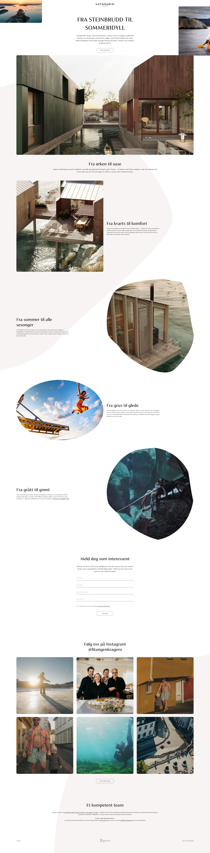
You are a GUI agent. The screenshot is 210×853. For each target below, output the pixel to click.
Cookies (18, 840)
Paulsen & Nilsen (79, 812)
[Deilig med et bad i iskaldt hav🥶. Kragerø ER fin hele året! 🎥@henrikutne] (165, 685)
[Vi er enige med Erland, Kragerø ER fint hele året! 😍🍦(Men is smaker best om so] (44, 745)
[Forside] (105, 4)
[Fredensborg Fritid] (105, 841)
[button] (47, 438)
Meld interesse (105, 50)
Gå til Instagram (105, 781)
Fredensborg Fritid (69, 812)
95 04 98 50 (103, 820)
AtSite (96, 812)
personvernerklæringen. (103, 606)
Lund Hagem (89, 812)
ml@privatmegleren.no (127, 820)
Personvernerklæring (188, 840)
